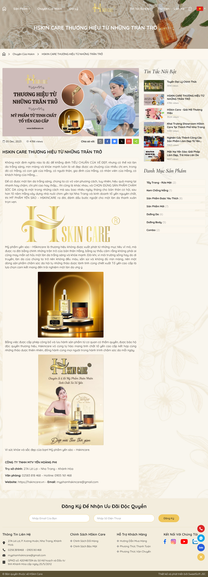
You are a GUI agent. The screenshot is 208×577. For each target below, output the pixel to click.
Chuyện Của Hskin (49, 9)
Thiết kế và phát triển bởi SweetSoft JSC (182, 574)
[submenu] (29, 9)
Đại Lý (73, 9)
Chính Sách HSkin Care (87, 534)
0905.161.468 (34, 549)
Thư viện (163, 9)
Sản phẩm (20, 9)
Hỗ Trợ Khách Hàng (132, 534)
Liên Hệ (179, 9)
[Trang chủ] (4, 9)
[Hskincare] (104, 8)
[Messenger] (201, 538)
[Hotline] (201, 529)
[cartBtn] (190, 8)
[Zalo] (201, 547)
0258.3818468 (16, 549)
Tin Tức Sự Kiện (140, 9)
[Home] (7, 54)
